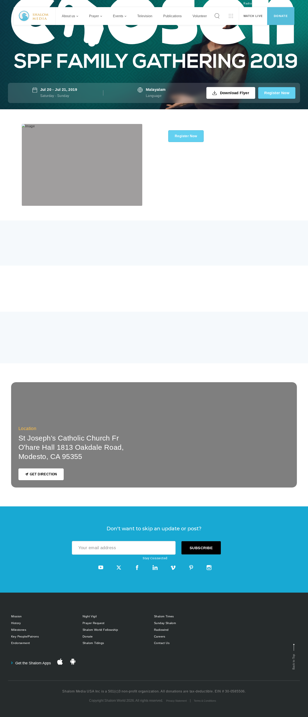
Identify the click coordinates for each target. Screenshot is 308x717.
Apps (264, 3)
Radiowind (161, 629)
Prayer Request (94, 623)
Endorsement (20, 643)
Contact (281, 3)
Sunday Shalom (165, 623)
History (16, 623)
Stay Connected (155, 558)
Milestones (18, 629)
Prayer (94, 16)
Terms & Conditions (205, 700)
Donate (281, 16)
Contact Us (162, 643)
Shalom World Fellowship (100, 629)
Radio (247, 3)
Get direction (43, 474)
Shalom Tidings (93, 643)
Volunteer (200, 16)
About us (68, 16)
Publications (172, 16)
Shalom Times (164, 616)
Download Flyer (234, 93)
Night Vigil (90, 616)
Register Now (276, 93)
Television (144, 16)
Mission (16, 616)
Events (118, 16)
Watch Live (253, 16)
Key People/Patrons (25, 636)
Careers (159, 636)
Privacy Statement (176, 700)
